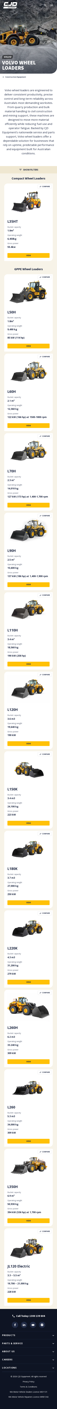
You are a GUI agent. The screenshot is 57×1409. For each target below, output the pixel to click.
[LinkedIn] (24, 1325)
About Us (8, 1351)
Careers (7, 1360)
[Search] (45, 5)
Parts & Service (12, 1343)
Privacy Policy (28, 1381)
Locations (9, 1368)
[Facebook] (15, 1325)
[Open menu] (52, 5)
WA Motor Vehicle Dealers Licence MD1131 (28, 1392)
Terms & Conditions (28, 1386)
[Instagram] (42, 1325)
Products (8, 1335)
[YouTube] (33, 1325)
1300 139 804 (37, 1315)
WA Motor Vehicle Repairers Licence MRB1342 (28, 1397)
